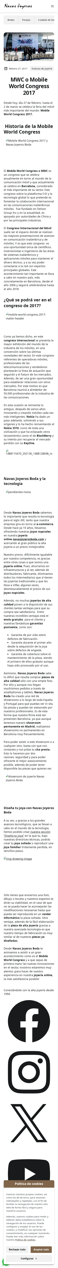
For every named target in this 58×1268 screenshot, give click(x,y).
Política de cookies (25, 1239)
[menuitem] (11, 20)
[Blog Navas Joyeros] (18, 6)
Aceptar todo (41, 1249)
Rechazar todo (17, 1249)
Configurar (27, 1258)
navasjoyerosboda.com (28, 539)
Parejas (26, 19)
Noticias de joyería (42, 68)
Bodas (11, 19)
